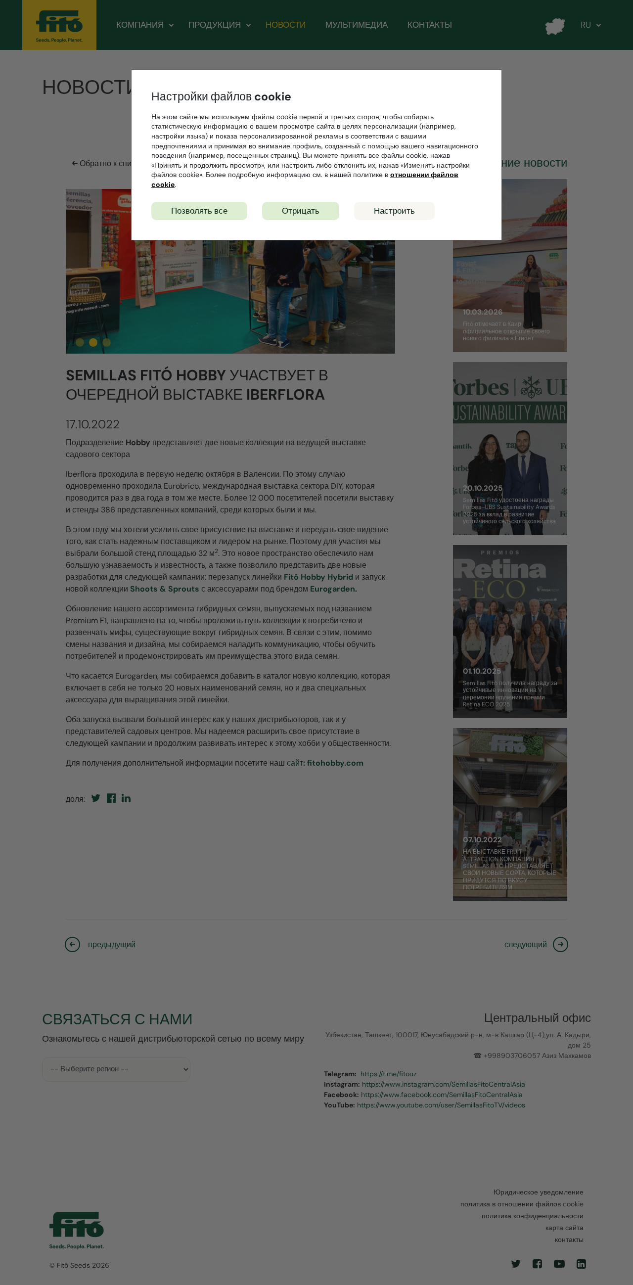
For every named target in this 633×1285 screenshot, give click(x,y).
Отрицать (300, 210)
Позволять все (199, 210)
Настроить (394, 210)
